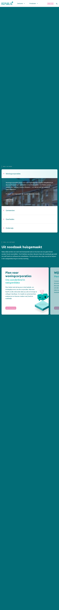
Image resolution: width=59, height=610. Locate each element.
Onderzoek (33, 608)
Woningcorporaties (7, 608)
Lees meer (9, 200)
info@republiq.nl (6, 563)
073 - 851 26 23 (5, 566)
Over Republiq (48, 608)
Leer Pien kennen (11, 308)
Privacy (3, 569)
